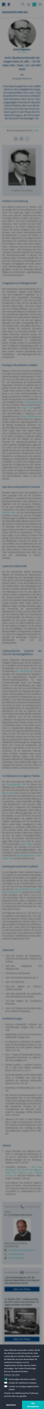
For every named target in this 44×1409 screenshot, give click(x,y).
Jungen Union (27, 407)
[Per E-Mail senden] (21, 138)
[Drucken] (16, 138)
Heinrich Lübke (9, 512)
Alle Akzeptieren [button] (33, 1405)
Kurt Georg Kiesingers (24, 671)
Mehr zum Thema (22, 1289)
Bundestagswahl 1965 (16, 784)
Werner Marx (7, 793)
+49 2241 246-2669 (16, 1258)
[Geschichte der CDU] (9, 4)
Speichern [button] (11, 1404)
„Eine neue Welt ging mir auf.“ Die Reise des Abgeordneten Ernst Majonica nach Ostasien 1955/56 (23, 1171)
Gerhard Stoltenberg (29, 416)
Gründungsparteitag (33, 402)
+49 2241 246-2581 (16, 1254)
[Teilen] (27, 138)
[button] (3, 166)
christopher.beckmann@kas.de (21, 1250)
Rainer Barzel (27, 844)
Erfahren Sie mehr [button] (12, 1374)
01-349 (35, 130)
